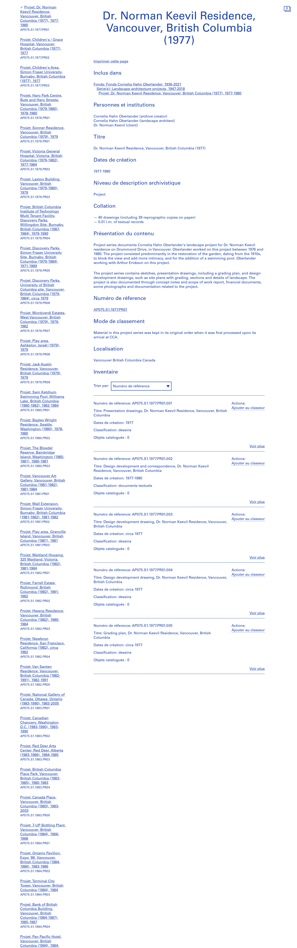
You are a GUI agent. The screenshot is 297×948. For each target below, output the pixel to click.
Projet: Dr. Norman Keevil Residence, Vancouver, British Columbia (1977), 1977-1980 (39, 16)
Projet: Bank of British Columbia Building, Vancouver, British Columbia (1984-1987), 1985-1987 (39, 914)
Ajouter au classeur (248, 408)
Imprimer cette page (111, 62)
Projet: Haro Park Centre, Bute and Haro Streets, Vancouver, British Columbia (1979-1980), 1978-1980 (41, 104)
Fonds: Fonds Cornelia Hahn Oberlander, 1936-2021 (137, 85)
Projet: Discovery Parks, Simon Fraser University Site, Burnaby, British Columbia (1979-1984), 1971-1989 (41, 257)
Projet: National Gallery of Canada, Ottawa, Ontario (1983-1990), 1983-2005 (42, 699)
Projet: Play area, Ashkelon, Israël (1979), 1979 (40, 345)
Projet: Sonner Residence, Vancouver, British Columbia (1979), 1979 (42, 132)
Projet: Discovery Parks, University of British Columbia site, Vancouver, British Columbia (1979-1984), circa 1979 (42, 290)
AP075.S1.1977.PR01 (110, 310)
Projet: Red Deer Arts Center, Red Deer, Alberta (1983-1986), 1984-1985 (41, 751)
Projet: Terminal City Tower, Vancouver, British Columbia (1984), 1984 (41, 886)
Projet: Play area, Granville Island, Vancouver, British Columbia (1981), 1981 (43, 536)
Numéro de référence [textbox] (131, 386)
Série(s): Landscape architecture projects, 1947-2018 (141, 89)
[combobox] (141, 386)
